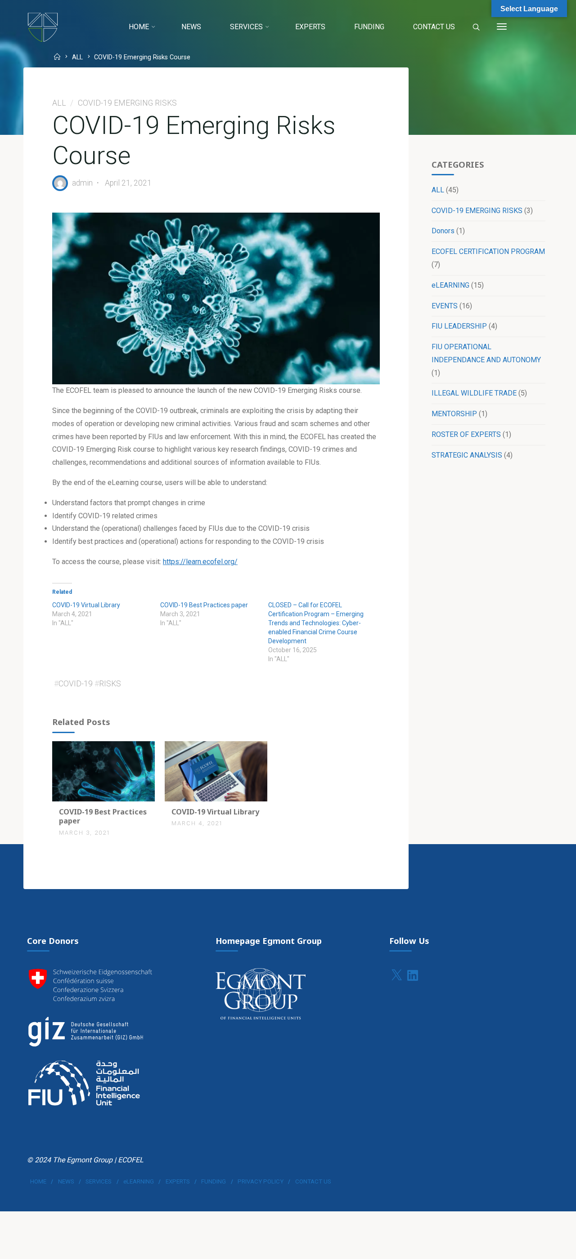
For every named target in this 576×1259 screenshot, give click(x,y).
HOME (38, 1181)
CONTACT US (313, 1181)
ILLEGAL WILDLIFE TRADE (474, 393)
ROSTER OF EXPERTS (466, 434)
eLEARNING (450, 285)
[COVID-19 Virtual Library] (216, 770)
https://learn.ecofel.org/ (200, 561)
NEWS (66, 1181)
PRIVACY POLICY (261, 1181)
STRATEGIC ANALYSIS (467, 455)
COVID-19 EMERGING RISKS (127, 102)
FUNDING (213, 1181)
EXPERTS (178, 1181)
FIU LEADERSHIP (459, 326)
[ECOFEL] (42, 26)
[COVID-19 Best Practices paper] (103, 770)
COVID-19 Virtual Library (86, 605)
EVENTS (445, 306)
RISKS (110, 683)
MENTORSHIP (454, 413)
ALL (77, 58)
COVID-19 (75, 683)
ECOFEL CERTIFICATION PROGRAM (488, 251)
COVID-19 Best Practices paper (204, 605)
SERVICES (99, 1181)
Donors (443, 231)
